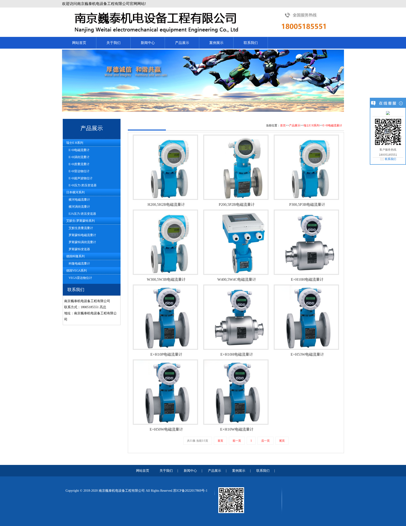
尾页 (282, 440)
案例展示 (216, 43)
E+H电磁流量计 (79, 150)
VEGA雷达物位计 (80, 278)
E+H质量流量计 (79, 164)
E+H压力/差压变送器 (83, 185)
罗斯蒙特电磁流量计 (82, 235)
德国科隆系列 (75, 256)
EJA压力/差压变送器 (82, 213)
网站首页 (79, 43)
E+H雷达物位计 (79, 171)
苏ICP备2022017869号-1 (190, 490)
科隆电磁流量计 (79, 263)
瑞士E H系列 (74, 142)
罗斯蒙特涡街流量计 (82, 242)
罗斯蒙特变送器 (79, 249)
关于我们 (113, 43)
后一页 (265, 440)
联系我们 (251, 43)
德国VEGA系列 (76, 270)
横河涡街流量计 (79, 206)
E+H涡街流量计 (79, 157)
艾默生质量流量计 (81, 228)
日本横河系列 (75, 192)
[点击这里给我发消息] (388, 112)
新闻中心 (148, 43)
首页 (283, 125)
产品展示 (182, 43)
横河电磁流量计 (79, 199)
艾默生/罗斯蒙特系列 (80, 220)
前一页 (237, 440)
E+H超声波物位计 (81, 178)
